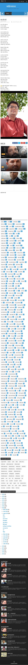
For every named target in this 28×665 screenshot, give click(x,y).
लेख (16, 233)
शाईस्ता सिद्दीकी (9, 350)
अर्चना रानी (22, 290)
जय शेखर (23, 390)
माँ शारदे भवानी (18, 424)
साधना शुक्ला (9, 450)
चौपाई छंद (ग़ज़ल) (11, 390)
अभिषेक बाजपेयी (10, 290)
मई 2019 (5, 541)
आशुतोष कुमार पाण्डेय (4, 369)
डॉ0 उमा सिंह (3, 397)
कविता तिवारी (18, 245)
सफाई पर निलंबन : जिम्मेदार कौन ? (13, 647)
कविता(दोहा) (3, 383)
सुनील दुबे (9, 452)
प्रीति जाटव (18, 338)
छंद (17, 390)
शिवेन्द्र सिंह (22, 350)
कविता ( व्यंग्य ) (11, 293)
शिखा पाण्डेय (3, 264)
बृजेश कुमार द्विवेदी (3, 300)
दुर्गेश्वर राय (17, 250)
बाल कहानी (19, 416)
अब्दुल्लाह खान (3, 243)
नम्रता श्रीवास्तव (3, 252)
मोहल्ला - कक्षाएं (15, 428)
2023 (3, 500)
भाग (3, 530)
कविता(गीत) (3, 295)
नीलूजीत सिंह (3, 405)
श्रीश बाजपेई (19, 445)
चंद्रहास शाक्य (3, 390)
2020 (3, 506)
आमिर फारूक (3, 236)
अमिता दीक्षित (10, 362)
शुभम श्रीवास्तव (19, 259)
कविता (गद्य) (19, 293)
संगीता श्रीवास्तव (19, 278)
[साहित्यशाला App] (25, 1)
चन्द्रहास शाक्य (3, 262)
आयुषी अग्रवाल (12, 307)
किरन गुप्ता (18, 309)
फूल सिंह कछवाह (11, 416)
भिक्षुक (4, 531)
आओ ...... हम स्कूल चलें (11, 613)
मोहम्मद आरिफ (15, 426)
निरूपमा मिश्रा (3, 226)
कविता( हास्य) (13, 378)
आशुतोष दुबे (12, 369)
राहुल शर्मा (16, 276)
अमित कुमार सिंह (19, 324)
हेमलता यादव (9, 321)
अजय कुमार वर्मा (3, 305)
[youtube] (23, 1)
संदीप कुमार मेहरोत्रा (12, 447)
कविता (21, 22)
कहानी (10, 226)
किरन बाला (2, 388)
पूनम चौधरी (14, 407)
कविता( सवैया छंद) (10, 309)
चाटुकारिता (9, 607)
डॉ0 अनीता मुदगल (11, 333)
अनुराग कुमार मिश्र (20, 305)
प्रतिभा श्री (3, 412)
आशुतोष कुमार (20, 307)
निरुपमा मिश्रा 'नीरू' (4, 402)
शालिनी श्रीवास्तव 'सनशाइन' (5, 438)
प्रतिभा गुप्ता (11, 338)
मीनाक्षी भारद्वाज (12, 300)
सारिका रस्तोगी (3, 281)
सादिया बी (11, 352)
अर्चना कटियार (3, 326)
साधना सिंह (14, 269)
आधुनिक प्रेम (4, 182)
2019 (3, 507)
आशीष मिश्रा (3, 366)
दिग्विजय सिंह (3, 283)
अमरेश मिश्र (3, 362)
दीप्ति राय (2, 224)
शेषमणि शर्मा (19, 240)
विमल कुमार (22, 436)
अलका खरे (11, 238)
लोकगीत (2, 350)
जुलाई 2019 (5, 538)
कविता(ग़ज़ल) (11, 250)
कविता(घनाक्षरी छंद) (21, 378)
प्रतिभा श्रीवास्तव (10, 412)
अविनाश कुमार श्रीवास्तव (13, 326)
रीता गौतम (8, 433)
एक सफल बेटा (5, 528)
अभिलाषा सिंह (16, 359)
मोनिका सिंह (7, 426)
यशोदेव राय (2, 276)
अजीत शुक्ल (11, 281)
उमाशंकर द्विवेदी (3, 371)
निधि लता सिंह (8, 400)
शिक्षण (14, 438)
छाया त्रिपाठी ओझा (4, 312)
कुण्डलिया (12, 328)
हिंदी (8, 455)
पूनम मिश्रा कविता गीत (4, 409)
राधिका (2, 433)
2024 (3, 498)
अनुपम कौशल (19, 357)
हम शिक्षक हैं (9, 574)
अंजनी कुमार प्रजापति (17, 321)
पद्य (15, 405)
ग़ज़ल (9, 236)
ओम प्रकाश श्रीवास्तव (11, 374)
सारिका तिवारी (12, 255)
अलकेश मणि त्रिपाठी (16, 22)
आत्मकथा (21, 326)
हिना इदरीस (14, 455)
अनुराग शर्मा (11, 324)
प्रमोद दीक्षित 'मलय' (12, 314)
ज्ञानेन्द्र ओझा (3, 395)
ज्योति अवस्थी (18, 295)
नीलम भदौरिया (20, 271)
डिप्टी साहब (5, 524)
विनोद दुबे (16, 436)
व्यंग (1, 302)
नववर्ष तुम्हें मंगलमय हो (11, 595)
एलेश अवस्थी (3, 374)
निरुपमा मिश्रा (17, 283)
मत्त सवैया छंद (9, 421)
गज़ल (10, 331)
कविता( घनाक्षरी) (13, 376)
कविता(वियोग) (3, 386)
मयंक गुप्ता (11, 424)
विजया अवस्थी (20, 300)
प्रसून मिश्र (3, 414)
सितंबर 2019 (5, 534)
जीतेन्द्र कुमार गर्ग (3, 393)
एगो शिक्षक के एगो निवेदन (7, 526)
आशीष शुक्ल (3, 154)
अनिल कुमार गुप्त (3, 245)
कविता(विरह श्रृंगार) (12, 386)
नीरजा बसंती (3, 286)
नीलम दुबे (18, 231)
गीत (8, 221)
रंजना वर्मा (20, 343)
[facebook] (19, 1)
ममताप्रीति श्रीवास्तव (18, 226)
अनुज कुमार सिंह (11, 357)
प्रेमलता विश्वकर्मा (10, 274)
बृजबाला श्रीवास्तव (10, 419)
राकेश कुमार (3, 345)
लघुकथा (2, 269)
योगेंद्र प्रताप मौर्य (10, 259)
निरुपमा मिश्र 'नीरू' (17, 400)
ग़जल (2, 271)
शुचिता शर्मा (10, 440)
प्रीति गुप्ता (2, 274)
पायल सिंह (21, 405)
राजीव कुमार (3, 250)
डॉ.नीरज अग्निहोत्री (21, 395)
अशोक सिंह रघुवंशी (4, 364)
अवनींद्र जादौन (3, 238)
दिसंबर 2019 (5, 509)
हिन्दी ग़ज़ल (2, 290)
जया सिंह (11, 312)
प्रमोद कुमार (3, 259)
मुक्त (2, 426)
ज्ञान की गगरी (5, 518)
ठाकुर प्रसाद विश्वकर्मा (12, 395)
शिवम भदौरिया (3, 440)
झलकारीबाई (5, 520)
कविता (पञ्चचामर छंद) (4, 376)
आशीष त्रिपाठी (3, 293)
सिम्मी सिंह (23, 450)
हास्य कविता (20, 288)
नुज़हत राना (10, 405)
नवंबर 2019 (5, 511)
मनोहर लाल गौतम (3, 343)
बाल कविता (10, 286)
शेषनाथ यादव (18, 443)
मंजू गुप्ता (2, 421)
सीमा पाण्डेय (3, 452)
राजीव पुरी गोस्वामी (18, 345)
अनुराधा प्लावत (22, 269)
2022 (3, 502)
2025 (3, 496)
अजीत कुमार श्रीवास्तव (17, 355)
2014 (3, 553)
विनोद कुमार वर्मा (3, 278)
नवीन (7, 336)
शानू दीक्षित (16, 317)
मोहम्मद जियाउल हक (11, 257)
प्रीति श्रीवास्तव (3, 416)
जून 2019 (5, 539)
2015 (3, 552)
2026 (3, 494)
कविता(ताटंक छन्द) (22, 381)
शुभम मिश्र (16, 440)
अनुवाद (2, 359)
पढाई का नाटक (10, 653)
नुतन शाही (18, 336)
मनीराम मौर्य (20, 314)
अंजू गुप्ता (9, 355)
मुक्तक (15, 236)
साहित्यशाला (11, 6)
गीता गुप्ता (22, 281)
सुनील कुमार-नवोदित (11, 288)
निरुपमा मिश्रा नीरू (13, 402)
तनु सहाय (2, 297)
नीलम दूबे (12, 336)
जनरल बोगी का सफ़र (5, 587)
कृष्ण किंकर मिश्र (19, 328)
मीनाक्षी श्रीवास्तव (12, 343)
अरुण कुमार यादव (20, 255)
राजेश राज (18, 267)
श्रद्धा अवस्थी (3, 445)
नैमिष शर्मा (17, 238)
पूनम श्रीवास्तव (3, 338)
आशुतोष (16, 366)
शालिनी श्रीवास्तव (4, 319)
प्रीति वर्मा (18, 414)
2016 (3, 550)
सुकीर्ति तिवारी (10, 264)
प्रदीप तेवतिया (3, 228)
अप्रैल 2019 (5, 543)
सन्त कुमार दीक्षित (17, 302)
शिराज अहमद (20, 438)
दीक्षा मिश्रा (10, 283)
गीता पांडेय (9, 388)
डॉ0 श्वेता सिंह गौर (11, 397)
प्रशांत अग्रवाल (11, 267)
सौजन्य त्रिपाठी (18, 352)
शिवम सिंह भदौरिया (8, 302)
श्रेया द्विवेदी (19, 257)
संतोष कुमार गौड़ (3, 447)
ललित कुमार (3, 347)
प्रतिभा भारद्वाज (3, 240)
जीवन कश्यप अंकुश (12, 393)
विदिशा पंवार (10, 436)
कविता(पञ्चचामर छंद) (4, 328)
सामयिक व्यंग (3, 288)
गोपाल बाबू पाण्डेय (17, 331)
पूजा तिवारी (11, 247)
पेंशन (4, 515)
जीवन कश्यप (10, 295)
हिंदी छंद (2, 321)
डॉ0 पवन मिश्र (3, 247)
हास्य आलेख (3, 455)
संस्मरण (8, 269)
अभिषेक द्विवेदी (3, 267)
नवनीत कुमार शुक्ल (20, 397)
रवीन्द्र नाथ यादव (19, 252)
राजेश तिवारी (20, 431)
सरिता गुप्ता (20, 447)
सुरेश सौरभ (15, 452)
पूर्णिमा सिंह (12, 409)
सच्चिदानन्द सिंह (12, 319)
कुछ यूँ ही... (3, 156)
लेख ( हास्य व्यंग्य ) (11, 347)
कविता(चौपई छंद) (12, 381)
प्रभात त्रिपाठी (12, 240)
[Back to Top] (14, 662)
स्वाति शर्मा (2, 231)
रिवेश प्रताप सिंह (3, 255)
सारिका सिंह (16, 450)
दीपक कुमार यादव (10, 231)
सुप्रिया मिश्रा (18, 264)
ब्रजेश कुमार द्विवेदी (18, 419)
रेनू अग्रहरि (14, 433)
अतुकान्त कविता (3, 324)
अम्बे (17, 290)
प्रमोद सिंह (18, 412)
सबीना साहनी (20, 319)
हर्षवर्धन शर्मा (22, 452)
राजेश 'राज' (13, 431)
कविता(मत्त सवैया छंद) (11, 383)
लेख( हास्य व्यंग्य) (19, 347)
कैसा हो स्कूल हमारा (10, 634)
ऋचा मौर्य (16, 371)
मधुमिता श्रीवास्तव (4, 424)
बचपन (4, 517)
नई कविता (9, 297)
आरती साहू (11, 364)
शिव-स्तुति (3, 169)
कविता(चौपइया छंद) (4, 381)
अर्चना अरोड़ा (17, 362)
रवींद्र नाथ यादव (19, 247)
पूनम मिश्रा (15, 297)
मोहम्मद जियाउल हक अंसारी (5, 428)
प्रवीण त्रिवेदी (15, 221)
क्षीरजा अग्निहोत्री (3, 331)
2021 (3, 504)
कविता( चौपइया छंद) (4, 378)
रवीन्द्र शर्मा (9, 276)
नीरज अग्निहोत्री (3, 314)
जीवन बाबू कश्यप (21, 393)
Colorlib (16, 663)
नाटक (2, 400)
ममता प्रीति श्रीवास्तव (12, 262)
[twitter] (21, 1)
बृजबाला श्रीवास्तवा (11, 340)
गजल (17, 281)
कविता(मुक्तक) (20, 383)
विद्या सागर (2, 317)
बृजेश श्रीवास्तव (20, 340)
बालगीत (16, 286)
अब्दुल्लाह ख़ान (9, 359)
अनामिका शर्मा (3, 357)
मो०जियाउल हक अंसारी (4, 431)
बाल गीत (2, 419)
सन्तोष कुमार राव (3, 352)
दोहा (1, 336)
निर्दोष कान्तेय (10, 224)
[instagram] (26, 1)
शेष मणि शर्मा (11, 278)
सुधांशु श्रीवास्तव (11, 228)
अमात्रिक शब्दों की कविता (11, 619)
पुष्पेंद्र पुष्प (2, 407)
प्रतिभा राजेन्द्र (20, 409)
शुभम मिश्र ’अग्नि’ (3, 443)
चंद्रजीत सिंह (3, 333)
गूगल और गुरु (5, 522)
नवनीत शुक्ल (12, 252)
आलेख (11, 245)
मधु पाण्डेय (15, 421)
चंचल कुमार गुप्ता (16, 388)
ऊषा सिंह (10, 371)
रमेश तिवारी (10, 233)
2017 (3, 548)
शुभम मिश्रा (11, 443)
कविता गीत (2, 309)
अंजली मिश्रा (3, 355)
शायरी (16, 350)
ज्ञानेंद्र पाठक (8, 271)
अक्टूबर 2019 (5, 513)
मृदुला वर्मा (18, 274)
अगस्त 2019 (5, 536)
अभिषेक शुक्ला (20, 228)
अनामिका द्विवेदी (11, 305)
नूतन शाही (2, 257)
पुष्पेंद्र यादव (3, 233)
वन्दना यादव (3, 436)
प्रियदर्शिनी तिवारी (10, 414)
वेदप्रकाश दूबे (10, 317)
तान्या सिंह (19, 333)
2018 (3, 546)
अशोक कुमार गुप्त (3, 307)
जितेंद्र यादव (18, 312)
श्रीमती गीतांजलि (11, 445)
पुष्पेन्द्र (9, 407)
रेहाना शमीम (21, 433)
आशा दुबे (18, 364)
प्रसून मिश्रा (11, 243)
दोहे (14, 271)
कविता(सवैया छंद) (20, 386)
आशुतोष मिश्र (20, 369)
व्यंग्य (17, 243)
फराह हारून (3, 340)
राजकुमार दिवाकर (21, 262)
